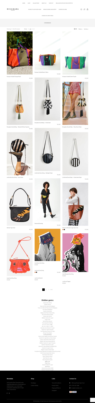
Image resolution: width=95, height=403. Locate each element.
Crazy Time (47, 319)
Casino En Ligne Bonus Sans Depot (47, 338)
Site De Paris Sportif (47, 321)
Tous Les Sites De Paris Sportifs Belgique (47, 307)
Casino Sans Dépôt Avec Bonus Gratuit (47, 336)
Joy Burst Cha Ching (39, 270)
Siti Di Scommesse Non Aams (47, 353)
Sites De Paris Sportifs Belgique (47, 306)
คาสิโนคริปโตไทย (47, 334)
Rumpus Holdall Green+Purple (69, 76)
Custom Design (34, 385)
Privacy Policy (55, 385)
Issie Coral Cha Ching (11, 278)
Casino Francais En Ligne (47, 344)
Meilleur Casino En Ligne (47, 317)
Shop (29, 3)
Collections (36, 3)
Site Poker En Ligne (47, 358)
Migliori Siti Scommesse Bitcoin (47, 341)
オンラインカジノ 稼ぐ (47, 324)
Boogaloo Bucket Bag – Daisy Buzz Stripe (71, 126)
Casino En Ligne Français (47, 329)
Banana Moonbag (39, 223)
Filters (80, 29)
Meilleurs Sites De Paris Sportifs (64, 3)
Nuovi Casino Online (47, 356)
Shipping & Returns (56, 388)
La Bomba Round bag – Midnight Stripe (44, 173)
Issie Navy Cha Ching (39, 263)
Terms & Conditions (56, 383)
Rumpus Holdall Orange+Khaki (14, 76)
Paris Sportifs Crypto (48, 359)
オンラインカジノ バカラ (47, 326)
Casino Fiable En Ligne (47, 364)
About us (44, 3)
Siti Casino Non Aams (47, 354)
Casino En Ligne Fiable (47, 15)
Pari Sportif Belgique (47, 309)
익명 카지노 (47, 363)
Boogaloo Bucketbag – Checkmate (43, 122)
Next (51, 289)
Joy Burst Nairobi (39, 278)
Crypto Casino (47, 304)
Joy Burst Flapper (66, 281)
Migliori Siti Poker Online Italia (47, 312)
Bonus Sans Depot (47, 333)
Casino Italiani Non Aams (34, 9)
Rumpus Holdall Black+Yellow (41, 72)
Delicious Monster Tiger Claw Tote (70, 227)
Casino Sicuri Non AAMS (47, 368)
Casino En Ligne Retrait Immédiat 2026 (48, 346)
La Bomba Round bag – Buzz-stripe (15, 177)
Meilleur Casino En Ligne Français (47, 343)
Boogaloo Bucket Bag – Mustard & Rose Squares (18, 126)
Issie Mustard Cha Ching (68, 274)
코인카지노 (47, 366)
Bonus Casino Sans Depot (49, 9)
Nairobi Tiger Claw (11, 227)
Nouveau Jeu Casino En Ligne (47, 328)
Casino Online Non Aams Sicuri (47, 339)
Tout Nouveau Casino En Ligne (47, 331)
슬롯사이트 (47, 361)
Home (23, 3)
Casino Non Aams (47, 302)
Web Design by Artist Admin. (55, 401)
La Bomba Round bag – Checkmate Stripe (72, 177)
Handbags (33, 383)
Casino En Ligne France (47, 348)
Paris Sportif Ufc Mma (47, 322)
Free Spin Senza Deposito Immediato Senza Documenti (47, 351)
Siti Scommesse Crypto (47, 314)
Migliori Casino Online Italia (47, 349)
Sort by (86, 29)
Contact (51, 3)
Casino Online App (47, 311)
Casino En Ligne (63, 9)
